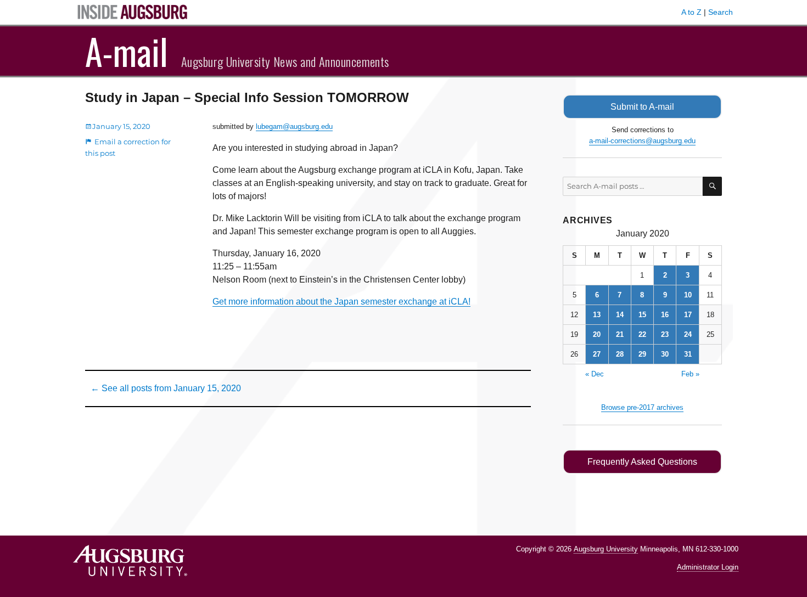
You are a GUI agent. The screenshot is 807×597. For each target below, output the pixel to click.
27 (597, 354)
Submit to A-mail (642, 106)
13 (597, 315)
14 (620, 315)
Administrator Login (707, 567)
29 (642, 354)
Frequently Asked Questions (642, 461)
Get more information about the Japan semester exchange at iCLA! (341, 301)
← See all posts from (166, 388)
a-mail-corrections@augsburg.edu (642, 141)
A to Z (691, 12)
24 (688, 334)
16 (665, 315)
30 (665, 354)
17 (688, 315)
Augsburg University (606, 549)
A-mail (126, 51)
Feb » (690, 374)
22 (642, 334)
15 (642, 315)
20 (597, 334)
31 (688, 354)
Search (720, 12)
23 (665, 334)
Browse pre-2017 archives (642, 407)
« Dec (594, 374)
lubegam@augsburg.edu (294, 126)
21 (620, 334)
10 (688, 295)
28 (620, 354)
